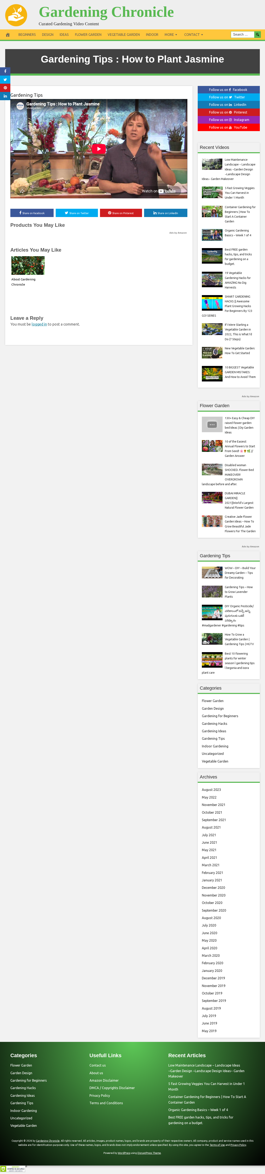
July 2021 (209, 835)
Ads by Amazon (178, 233)
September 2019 (214, 1001)
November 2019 (213, 986)
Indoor (152, 34)
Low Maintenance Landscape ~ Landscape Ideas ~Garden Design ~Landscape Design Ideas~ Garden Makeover (206, 1070)
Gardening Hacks (214, 723)
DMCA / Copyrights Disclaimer (112, 1088)
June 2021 (209, 842)
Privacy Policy (99, 1095)
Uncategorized (213, 753)
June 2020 (209, 933)
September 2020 (214, 910)
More (169, 34)
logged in (39, 324)
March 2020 (211, 955)
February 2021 (212, 873)
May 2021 (209, 850)
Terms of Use (217, 1145)
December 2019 (213, 978)
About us (96, 1073)
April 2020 (209, 948)
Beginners (27, 34)
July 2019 (209, 1016)
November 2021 (213, 805)
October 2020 (212, 903)
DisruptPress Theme (149, 1153)
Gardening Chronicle (106, 12)
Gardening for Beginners (220, 716)
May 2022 (209, 797)
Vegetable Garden (124, 34)
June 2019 (209, 1023)
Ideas (64, 34)
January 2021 (212, 880)
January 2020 (212, 971)
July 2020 (209, 925)
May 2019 (209, 1031)
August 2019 (211, 1008)
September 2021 (214, 820)
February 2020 (212, 963)
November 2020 (213, 895)
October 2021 (212, 812)
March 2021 (211, 865)
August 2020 (211, 918)
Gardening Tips (26, 95)
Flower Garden (88, 34)
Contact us (97, 1065)
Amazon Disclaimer (104, 1080)
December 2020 (213, 887)
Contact (192, 34)
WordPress (124, 1153)
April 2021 (209, 857)
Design (47, 34)
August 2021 (211, 827)
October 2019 (212, 993)
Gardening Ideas (214, 731)
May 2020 (209, 940)
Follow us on (228, 90)
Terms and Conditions (106, 1103)
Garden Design (213, 708)
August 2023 (211, 790)
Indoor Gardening (215, 746)
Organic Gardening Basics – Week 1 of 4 (198, 1110)
